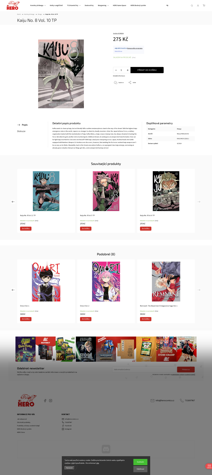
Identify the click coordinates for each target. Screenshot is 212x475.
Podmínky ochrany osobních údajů (28, 426)
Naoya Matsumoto (183, 134)
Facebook (45, 400)
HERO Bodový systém (24, 429)
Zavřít (184, 90)
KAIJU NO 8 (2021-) (183, 139)
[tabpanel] (46, 201)
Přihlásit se (186, 369)
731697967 (190, 400)
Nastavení (69, 468)
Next (199, 201)
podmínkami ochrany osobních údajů (183, 375)
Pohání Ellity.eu (118, 51)
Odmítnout (140, 469)
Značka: (118, 33)
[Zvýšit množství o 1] (127, 70)
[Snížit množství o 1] (116, 70)
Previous (13, 201)
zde (97, 463)
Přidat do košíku (147, 70)
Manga (179, 129)
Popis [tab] (25, 125)
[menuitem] (37, 5)
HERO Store (21, 432)
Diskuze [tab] (21, 131)
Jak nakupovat (22, 419)
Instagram (50, 400)
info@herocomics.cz (165, 400)
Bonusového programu (134, 48)
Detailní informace (119, 76)
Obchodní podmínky (23, 422)
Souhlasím (140, 462)
